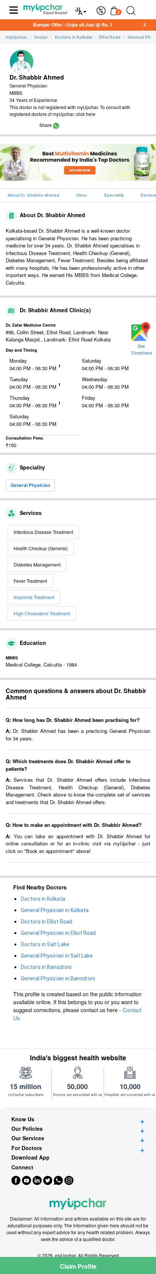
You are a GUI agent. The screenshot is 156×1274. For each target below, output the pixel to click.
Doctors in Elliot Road (46, 922)
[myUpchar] (56, 125)
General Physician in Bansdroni (58, 978)
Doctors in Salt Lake (45, 944)
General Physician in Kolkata (55, 910)
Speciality (114, 195)
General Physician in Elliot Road (58, 933)
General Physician (30, 485)
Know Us (22, 1119)
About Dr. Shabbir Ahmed (33, 195)
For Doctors (26, 1148)
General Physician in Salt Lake (57, 956)
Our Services (27, 1138)
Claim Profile (78, 1266)
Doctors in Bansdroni (46, 967)
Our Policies (27, 1129)
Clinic (81, 195)
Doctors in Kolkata (43, 899)
